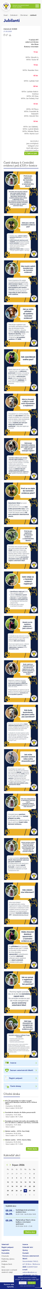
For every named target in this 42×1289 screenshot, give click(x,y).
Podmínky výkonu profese (8, 1260)
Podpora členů (7, 1264)
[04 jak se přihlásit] (21, 325)
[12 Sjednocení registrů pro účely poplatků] (21, 681)
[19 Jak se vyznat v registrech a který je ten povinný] (21, 992)
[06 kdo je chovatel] (21, 414)
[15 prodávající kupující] (21, 814)
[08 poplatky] (21, 503)
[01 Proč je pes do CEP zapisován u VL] (21, 192)
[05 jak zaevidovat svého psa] (21, 370)
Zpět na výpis (32, 153)
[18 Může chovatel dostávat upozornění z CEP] (21, 947)
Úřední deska (32, 1149)
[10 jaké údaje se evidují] (21, 592)
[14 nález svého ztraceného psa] (21, 770)
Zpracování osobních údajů (29, 1285)
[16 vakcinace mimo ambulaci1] (21, 859)
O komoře (5, 1256)
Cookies (21, 1285)
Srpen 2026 (18, 1165)
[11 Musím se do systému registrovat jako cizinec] (21, 636)
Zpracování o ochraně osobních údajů (9, 1271)
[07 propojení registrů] (21, 459)
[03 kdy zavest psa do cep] (21, 281)
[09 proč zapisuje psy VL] (21, 548)
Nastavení (22, 1283)
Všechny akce (30, 1232)
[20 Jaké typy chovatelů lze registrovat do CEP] (21, 1036)
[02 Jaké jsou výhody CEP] (21, 236)
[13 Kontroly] (21, 725)
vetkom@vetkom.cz (30, 1272)
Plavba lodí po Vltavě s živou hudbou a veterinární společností (25, 1222)
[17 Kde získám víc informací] (21, 903)
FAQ (3, 1267)
